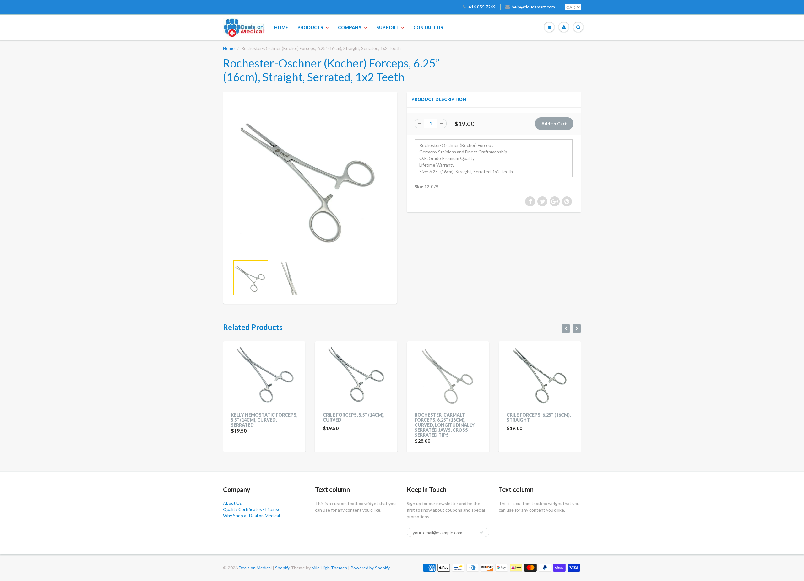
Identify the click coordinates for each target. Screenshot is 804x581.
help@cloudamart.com (533, 6)
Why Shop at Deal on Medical (251, 515)
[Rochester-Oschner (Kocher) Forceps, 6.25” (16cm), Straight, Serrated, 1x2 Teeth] (310, 177)
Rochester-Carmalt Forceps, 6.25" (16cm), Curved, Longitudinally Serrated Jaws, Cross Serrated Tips (367, 425)
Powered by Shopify (370, 567)
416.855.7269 (482, 6)
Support (387, 27)
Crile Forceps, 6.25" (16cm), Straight (461, 417)
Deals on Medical (255, 567)
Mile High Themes (329, 567)
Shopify (282, 567)
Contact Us (428, 27)
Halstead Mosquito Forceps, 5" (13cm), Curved (552, 417)
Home (281, 27)
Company (349, 27)
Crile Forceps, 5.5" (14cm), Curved (276, 417)
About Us (232, 503)
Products (310, 27)
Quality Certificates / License (251, 509)
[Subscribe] (481, 533)
